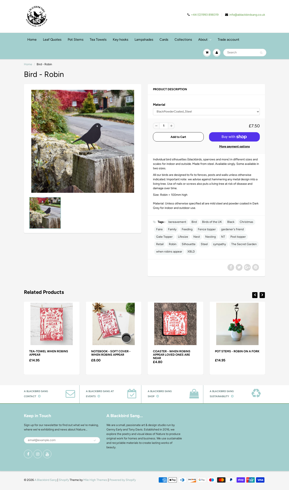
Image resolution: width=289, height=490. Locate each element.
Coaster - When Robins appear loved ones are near (171, 355)
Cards (164, 39)
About (203, 39)
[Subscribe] (94, 440)
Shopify (64, 480)
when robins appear (169, 251)
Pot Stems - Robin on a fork (237, 351)
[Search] (261, 52)
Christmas (246, 222)
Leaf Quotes (52, 39)
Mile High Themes (95, 480)
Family (172, 229)
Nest (196, 237)
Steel (204, 244)
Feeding (187, 229)
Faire (159, 229)
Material (159, 105)
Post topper (238, 237)
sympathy (219, 244)
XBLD (191, 251)
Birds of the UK (212, 222)
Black (230, 222)
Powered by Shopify (122, 480)
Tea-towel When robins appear (48, 353)
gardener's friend (232, 229)
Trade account (228, 39)
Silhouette (188, 244)
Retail (160, 244)
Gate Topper (164, 237)
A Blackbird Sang (45, 480)
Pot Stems (75, 39)
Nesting (210, 237)
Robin (172, 244)
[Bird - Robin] (82, 141)
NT (223, 237)
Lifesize (183, 237)
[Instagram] (37, 454)
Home (32, 39)
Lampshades (144, 39)
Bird (194, 222)
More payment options (234, 146)
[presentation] (254, 295)
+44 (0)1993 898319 (205, 15)
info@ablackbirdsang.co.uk (247, 15)
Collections (183, 39)
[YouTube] (47, 454)
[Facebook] (28, 454)
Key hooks (120, 39)
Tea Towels (98, 39)
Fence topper (207, 229)
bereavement (177, 222)
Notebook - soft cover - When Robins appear (111, 353)
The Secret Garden (244, 244)
